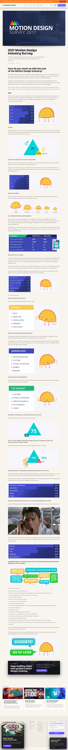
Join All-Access (62, 5)
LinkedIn (41, 728)
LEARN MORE (62, 1)
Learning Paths (24, 725)
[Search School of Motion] (51, 5)
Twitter (40, 725)
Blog (34, 5)
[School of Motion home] (9, 5)
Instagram (41, 727)
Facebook (41, 723)
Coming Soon (31, 725)
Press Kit (31, 728)
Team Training (39, 5)
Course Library (23, 723)
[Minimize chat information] (65, 739)
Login (55, 5)
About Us (31, 727)
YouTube (41, 730)
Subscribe (57, 733)
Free (30, 5)
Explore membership (41, 670)
